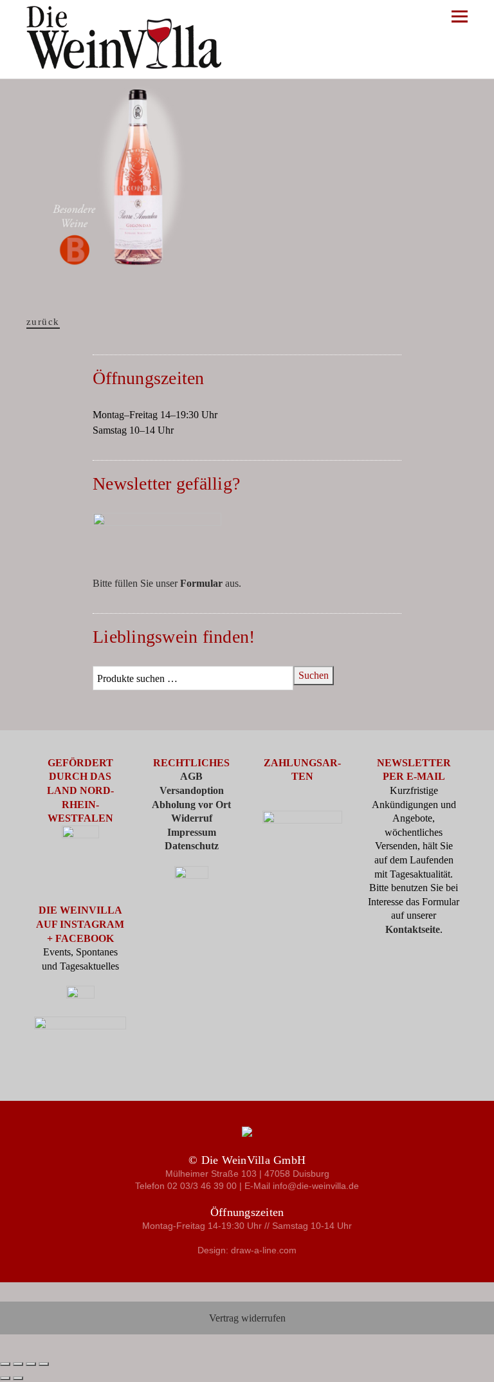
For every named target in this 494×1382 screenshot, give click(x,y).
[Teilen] (31, 1364)
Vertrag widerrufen (247, 1318)
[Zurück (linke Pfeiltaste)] (5, 1378)
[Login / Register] (431, 38)
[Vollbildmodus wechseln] (18, 1364)
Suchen (313, 675)
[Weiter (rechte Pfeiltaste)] (18, 1378)
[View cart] (469, 38)
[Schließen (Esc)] (44, 1364)
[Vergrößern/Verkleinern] (5, 1364)
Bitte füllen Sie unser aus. (167, 583)
